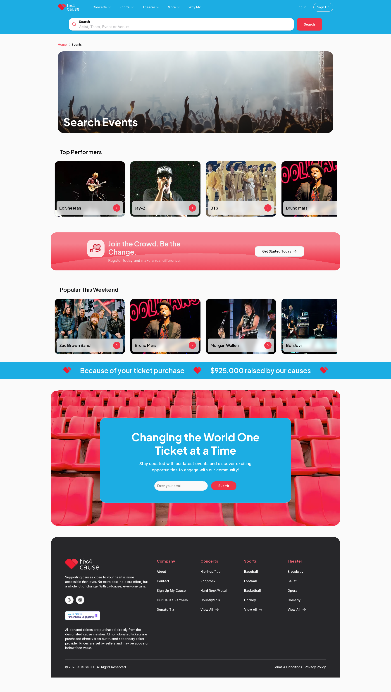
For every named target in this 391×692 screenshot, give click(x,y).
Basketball (252, 590)
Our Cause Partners (172, 600)
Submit (223, 486)
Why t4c (194, 7)
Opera (292, 590)
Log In (301, 7)
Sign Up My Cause (171, 590)
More (172, 7)
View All (206, 609)
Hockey (250, 600)
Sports (124, 7)
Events (77, 44)
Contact (163, 581)
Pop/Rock (207, 581)
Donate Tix (165, 609)
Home (62, 44)
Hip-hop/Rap (210, 571)
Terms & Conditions (287, 667)
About (161, 571)
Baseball (251, 571)
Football (250, 581)
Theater (148, 7)
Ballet (292, 581)
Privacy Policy (315, 667)
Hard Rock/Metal (213, 590)
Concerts (100, 7)
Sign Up (323, 7)
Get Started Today (276, 251)
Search (84, 22)
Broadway (295, 571)
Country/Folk (210, 600)
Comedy (294, 600)
